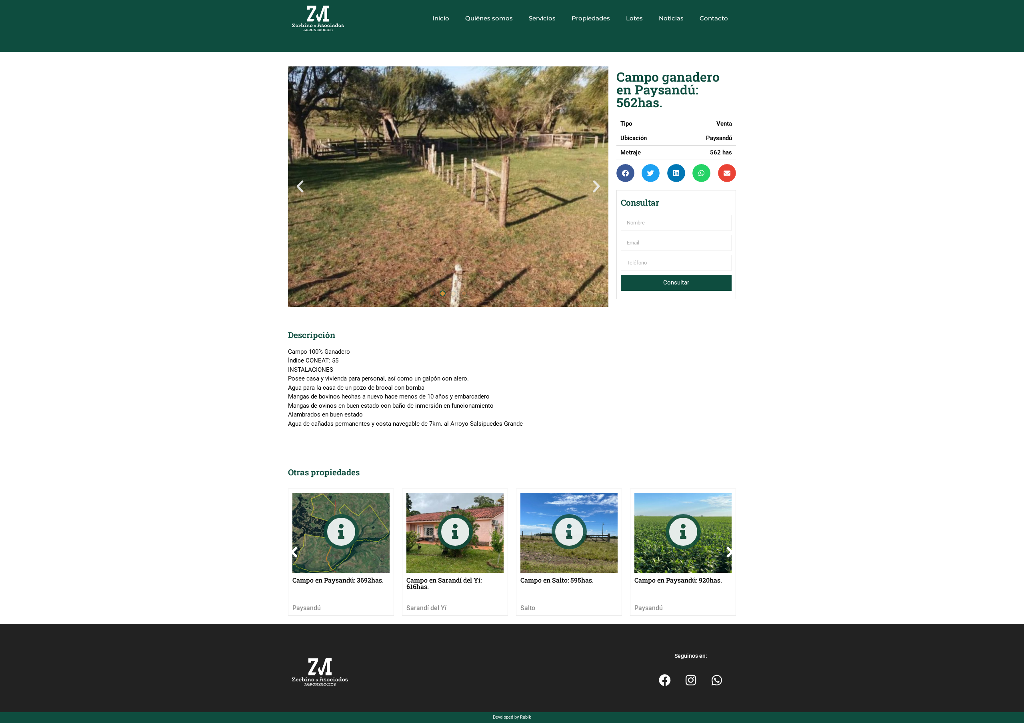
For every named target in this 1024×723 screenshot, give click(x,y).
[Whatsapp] (717, 680)
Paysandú (306, 608)
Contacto (714, 18)
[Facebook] (665, 680)
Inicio (440, 18)
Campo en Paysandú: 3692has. (338, 580)
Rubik (525, 717)
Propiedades (591, 18)
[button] (300, 186)
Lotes (634, 18)
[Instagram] (691, 680)
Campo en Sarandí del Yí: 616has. (444, 583)
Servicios (542, 18)
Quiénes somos (489, 18)
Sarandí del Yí (426, 608)
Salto (527, 608)
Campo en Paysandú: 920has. (678, 580)
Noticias (671, 18)
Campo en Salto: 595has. (557, 580)
